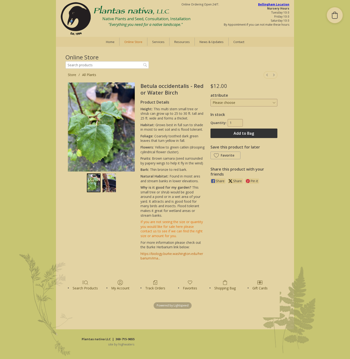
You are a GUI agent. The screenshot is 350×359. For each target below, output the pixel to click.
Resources (182, 42)
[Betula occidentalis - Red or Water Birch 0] (93, 182)
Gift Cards (260, 288)
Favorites (190, 288)
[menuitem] (267, 75)
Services (158, 42)
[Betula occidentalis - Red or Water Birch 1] (109, 182)
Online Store (133, 42)
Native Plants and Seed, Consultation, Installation (146, 18)
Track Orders (155, 288)
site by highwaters (121, 344)
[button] (225, 155)
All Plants (89, 74)
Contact (238, 42)
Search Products (85, 288)
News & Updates (212, 42)
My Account (120, 288)
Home (110, 42)
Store (72, 74)
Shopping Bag (225, 288)
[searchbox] (107, 65)
